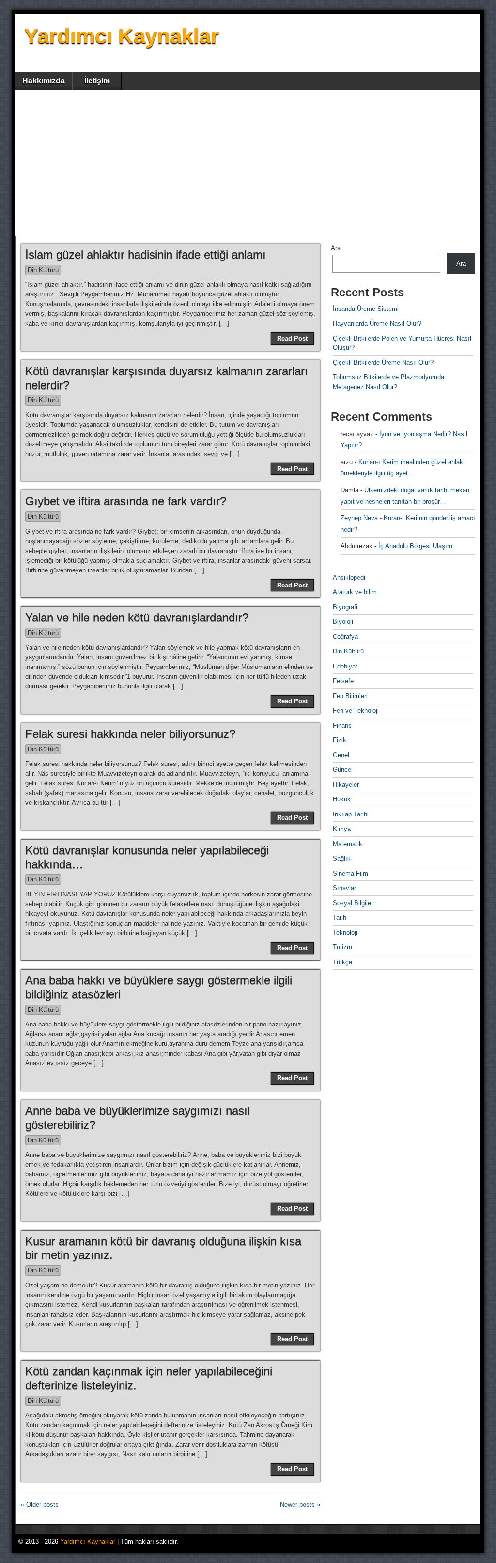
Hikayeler (346, 784)
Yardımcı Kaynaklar (121, 36)
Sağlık (342, 858)
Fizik (339, 740)
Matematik (347, 843)
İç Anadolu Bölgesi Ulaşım (415, 546)
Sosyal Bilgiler (353, 903)
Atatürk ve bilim (355, 592)
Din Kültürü (43, 270)
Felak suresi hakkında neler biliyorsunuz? (130, 733)
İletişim (97, 81)
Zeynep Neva (359, 517)
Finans (342, 725)
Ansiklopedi (349, 577)
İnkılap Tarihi (351, 814)
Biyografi (345, 607)
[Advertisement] (248, 163)
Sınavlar (344, 888)
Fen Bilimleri (350, 696)
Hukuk (342, 799)
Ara (336, 248)
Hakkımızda (43, 81)
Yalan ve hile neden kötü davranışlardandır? (136, 617)
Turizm (342, 947)
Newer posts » (300, 1504)
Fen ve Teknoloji (356, 710)
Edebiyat (345, 666)
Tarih (339, 917)
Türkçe (342, 962)
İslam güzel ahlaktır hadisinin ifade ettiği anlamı (145, 254)
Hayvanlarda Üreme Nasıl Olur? (377, 323)
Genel (341, 755)
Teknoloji (345, 932)
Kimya (342, 828)
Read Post (292, 338)
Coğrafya (345, 636)
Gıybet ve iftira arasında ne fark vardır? (125, 500)
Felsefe (343, 680)
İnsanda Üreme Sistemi (366, 308)
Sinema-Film (350, 873)
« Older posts (40, 1504)
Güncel (343, 769)
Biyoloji (343, 621)
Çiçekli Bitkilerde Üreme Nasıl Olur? (383, 362)
